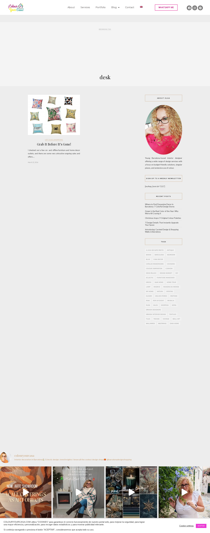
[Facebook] (189, 7)
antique (170, 250)
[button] (166, 7)
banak (148, 255)
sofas (174, 305)
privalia (170, 300)
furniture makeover (166, 277)
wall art (176, 319)
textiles (172, 314)
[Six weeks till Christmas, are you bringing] (131, 492)
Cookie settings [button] (186, 526)
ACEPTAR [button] (201, 526)
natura (160, 291)
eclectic (149, 277)
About (71, 7)
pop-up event (158, 300)
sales (155, 305)
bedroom (171, 255)
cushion (169, 268)
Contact (129, 7)
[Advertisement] (105, 53)
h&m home (159, 282)
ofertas (169, 291)
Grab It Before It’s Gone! (54, 144)
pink (148, 300)
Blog (114, 7)
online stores (161, 296)
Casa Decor (158, 259)
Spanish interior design (156, 314)
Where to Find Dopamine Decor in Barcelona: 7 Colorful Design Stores (159, 205)
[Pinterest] (200, 7)
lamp (148, 287)
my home (150, 291)
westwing (162, 323)
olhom (149, 296)
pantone (173, 296)
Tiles (148, 319)
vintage (166, 319)
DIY (177, 273)
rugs (148, 305)
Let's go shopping (54, 139)
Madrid (157, 287)
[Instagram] (194, 7)
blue (148, 259)
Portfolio (101, 7)
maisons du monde (171, 287)
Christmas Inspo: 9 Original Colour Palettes (163, 218)
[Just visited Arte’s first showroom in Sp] (25, 492)
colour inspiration (154, 268)
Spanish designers (153, 310)
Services (85, 7)
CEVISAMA (171, 264)
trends (156, 319)
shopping (165, 305)
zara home (174, 323)
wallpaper (150, 323)
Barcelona (159, 255)
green (148, 282)
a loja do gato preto (155, 250)
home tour (171, 282)
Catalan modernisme (155, 264)
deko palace (151, 273)
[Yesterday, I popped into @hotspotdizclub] (78, 492)
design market (166, 273)
